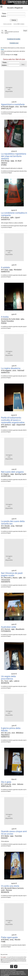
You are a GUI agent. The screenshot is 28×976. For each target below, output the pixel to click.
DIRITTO (4, 427)
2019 (12, 526)
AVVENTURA (5, 476)
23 (5, 958)
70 (17, 961)
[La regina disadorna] (14, 361)
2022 (14, 784)
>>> (9, 962)
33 (18, 958)
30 (14, 958)
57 (25, 959)
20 (1, 958)
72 (20, 961)
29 (13, 958)
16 (21, 957)
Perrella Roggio (8, 106)
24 (6, 958)
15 (20, 957)
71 (19, 961)
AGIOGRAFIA (5, 582)
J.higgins (6, 474)
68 (15, 961)
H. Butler (6, 836)
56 (24, 959)
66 (12, 961)
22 (3, 958)
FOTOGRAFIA (6, 631)
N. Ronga (6, 161)
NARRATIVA (5, 272)
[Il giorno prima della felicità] (14, 721)
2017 (13, 733)
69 (16, 961)
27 (10, 958)
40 (3, 959)
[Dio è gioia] (14, 775)
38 (24, 958)
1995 (11, 270)
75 (24, 961)
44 (8, 959)
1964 (22, 319)
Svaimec (6, 217)
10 (14, 957)
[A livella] (14, 310)
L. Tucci (5, 681)
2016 (3, 890)
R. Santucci (7, 425)
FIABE (3, 941)
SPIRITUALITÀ (6, 109)
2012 (17, 106)
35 (20, 958)
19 (25, 957)
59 (2, 961)
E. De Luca (6, 733)
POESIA (4, 323)
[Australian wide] (14, 620)
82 (8, 962)
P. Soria (5, 270)
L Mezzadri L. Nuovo (10, 578)
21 (2, 958)
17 (23, 957)
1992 (11, 836)
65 (10, 961)
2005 (11, 939)
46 (11, 959)
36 (22, 958)
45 (9, 959)
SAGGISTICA (5, 219)
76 (25, 961)
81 (6, 962)
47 (12, 959)
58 (1, 961)
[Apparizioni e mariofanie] (14, 97)
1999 (12, 161)
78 (2, 962)
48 (13, 959)
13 (18, 957)
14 (19, 957)
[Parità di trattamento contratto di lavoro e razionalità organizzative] (14, 410)
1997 (13, 425)
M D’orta (6, 939)
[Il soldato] (14, 260)
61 (5, 961)
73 (21, 961)
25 (7, 958)
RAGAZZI (4, 838)
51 (17, 959)
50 (16, 959)
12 (16, 957)
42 (5, 959)
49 (15, 959)
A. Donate (6, 526)
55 (22, 959)
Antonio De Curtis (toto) (11, 319)
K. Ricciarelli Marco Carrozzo (13, 888)
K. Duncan (6, 629)
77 (1, 962)
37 (23, 958)
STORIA (4, 165)
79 (3, 962)
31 (15, 958)
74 (22, 961)
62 (6, 961)
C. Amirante (7, 784)
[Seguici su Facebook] (15, 967)
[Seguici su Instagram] (11, 967)
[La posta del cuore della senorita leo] (14, 514)
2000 (14, 370)
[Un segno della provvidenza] (14, 669)
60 (4, 961)
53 (20, 959)
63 (8, 961)
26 (9, 958)
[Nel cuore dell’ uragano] (14, 465)
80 (5, 962)
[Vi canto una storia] (14, 879)
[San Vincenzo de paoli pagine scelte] (14, 566)
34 (19, 958)
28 (11, 958)
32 (17, 958)
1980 (12, 217)
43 (7, 959)
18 (24, 957)
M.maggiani (7, 370)
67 (13, 961)
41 (4, 959)
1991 (12, 629)
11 (15, 957)
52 (19, 959)
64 (9, 961)
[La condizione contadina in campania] (14, 206)
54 (21, 959)
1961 (11, 681)
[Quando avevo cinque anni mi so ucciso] (14, 824)
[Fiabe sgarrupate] (14, 930)
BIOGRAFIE (5, 683)
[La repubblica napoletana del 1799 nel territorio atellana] (14, 147)
